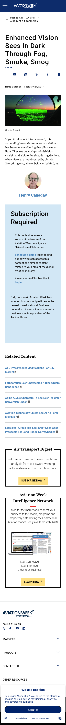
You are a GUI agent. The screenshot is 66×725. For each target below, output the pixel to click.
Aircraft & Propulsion (24, 21)
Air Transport (28, 18)
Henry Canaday (13, 87)
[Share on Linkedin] (25, 75)
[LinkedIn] (24, 629)
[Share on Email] (14, 75)
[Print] (59, 75)
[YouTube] (17, 629)
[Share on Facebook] (48, 75)
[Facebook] (10, 629)
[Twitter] (4, 629)
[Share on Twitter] (37, 75)
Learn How (31, 581)
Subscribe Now (31, 480)
